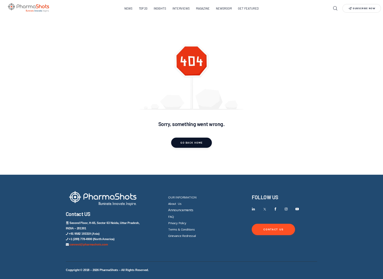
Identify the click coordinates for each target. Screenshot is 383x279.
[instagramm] (286, 209)
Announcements (180, 210)
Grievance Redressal (182, 236)
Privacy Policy (177, 223)
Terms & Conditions (181, 229)
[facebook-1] (275, 209)
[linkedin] (253, 209)
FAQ (171, 217)
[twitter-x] (264, 209)
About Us (174, 204)
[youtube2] (297, 209)
